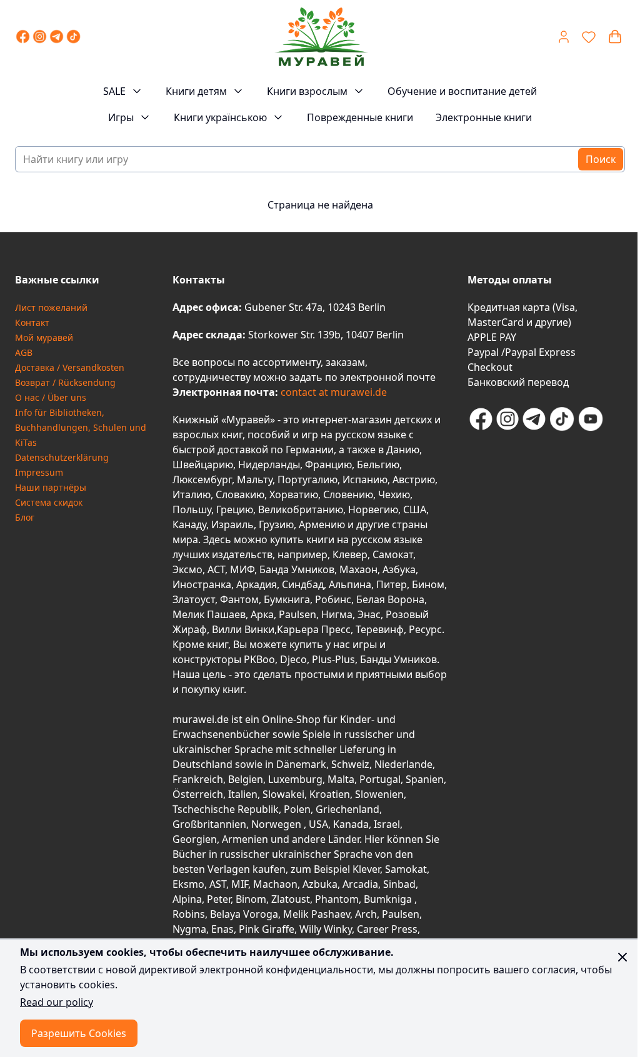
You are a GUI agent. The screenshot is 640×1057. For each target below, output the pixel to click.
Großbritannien (209, 824)
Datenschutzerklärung (62, 457)
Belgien (245, 779)
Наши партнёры (50, 487)
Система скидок (48, 502)
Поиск (601, 159)
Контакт (32, 322)
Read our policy (56, 1002)
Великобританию (300, 509)
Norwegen (277, 824)
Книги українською (220, 117)
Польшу (191, 509)
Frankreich (197, 779)
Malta (341, 779)
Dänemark (301, 764)
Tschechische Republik (225, 809)
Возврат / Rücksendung (65, 382)
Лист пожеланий (51, 307)
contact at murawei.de (332, 392)
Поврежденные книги (360, 117)
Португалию (308, 479)
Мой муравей (44, 337)
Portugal (380, 779)
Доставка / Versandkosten (69, 367)
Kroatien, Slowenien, (357, 794)
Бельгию (378, 464)
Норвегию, (374, 509)
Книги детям (196, 91)
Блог (24, 517)
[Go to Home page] (320, 36)
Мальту (254, 479)
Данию (402, 449)
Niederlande (403, 764)
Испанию (365, 479)
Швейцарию (202, 464)
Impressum (39, 472)
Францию (328, 464)
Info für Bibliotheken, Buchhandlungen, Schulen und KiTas (80, 427)
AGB (23, 352)
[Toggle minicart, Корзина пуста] (615, 36)
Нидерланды (269, 464)
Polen (297, 809)
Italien (243, 794)
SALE (114, 91)
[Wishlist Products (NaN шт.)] (589, 37)
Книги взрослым (307, 91)
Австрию (413, 479)
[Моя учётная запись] (563, 37)
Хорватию (293, 494)
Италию (191, 494)
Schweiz (350, 764)
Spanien (425, 779)
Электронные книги (484, 117)
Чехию (394, 494)
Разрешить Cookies (78, 1033)
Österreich (197, 794)
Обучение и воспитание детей (462, 91)
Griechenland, (349, 809)
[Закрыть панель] (622, 957)
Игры (121, 117)
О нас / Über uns (50, 397)
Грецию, (236, 509)
